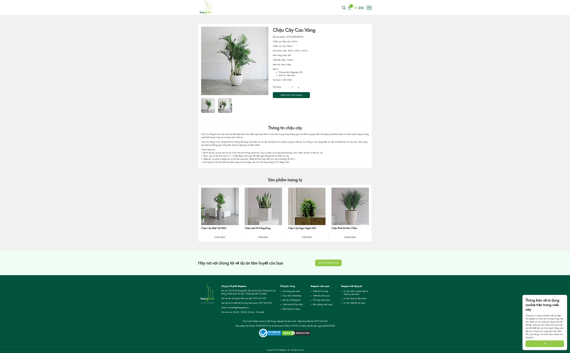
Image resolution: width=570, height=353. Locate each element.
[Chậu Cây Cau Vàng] (235, 61)
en (361, 7)
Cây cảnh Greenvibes (291, 295)
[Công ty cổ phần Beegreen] (205, 7)
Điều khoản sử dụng (291, 308)
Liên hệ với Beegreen (291, 299)
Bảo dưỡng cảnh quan (322, 304)
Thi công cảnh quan (321, 299)
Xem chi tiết (220, 243)
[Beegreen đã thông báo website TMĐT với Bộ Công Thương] (270, 333)
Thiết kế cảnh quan (321, 295)
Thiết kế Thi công (320, 291)
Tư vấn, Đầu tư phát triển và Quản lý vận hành (355, 293)
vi (355, 7)
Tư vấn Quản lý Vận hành (354, 298)
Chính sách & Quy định (292, 304)
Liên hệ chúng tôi (328, 262)
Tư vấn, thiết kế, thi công (354, 302)
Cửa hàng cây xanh (291, 291)
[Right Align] (344, 7)
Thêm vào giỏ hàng (291, 95)
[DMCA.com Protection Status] (296, 333)
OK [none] (544, 343)
